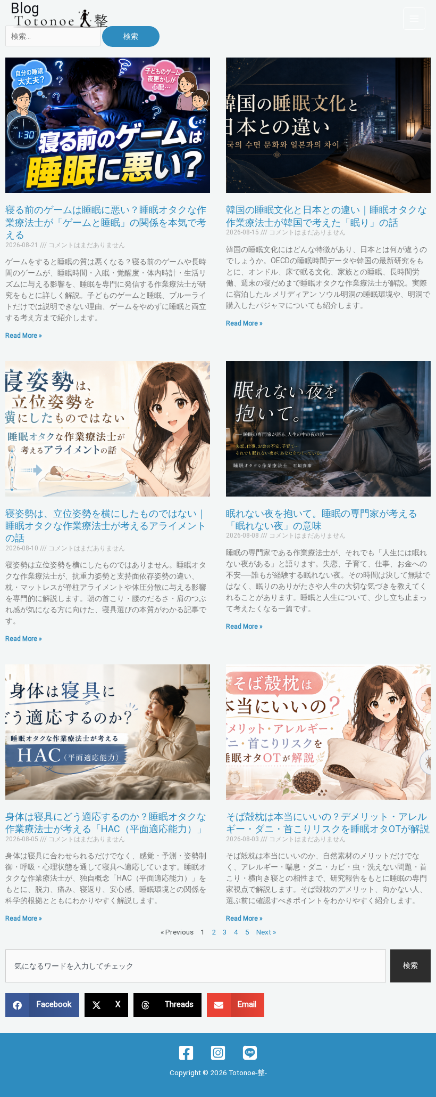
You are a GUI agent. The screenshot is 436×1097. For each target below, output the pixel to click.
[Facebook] (186, 1053)
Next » (266, 932)
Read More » (23, 335)
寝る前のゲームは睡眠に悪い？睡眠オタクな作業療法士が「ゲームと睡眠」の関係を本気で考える (105, 222)
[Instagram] (218, 1053)
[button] (42, 1005)
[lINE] (250, 1053)
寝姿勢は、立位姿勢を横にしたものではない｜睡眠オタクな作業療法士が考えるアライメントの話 (105, 526)
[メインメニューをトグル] (414, 18)
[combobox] (195, 965)
